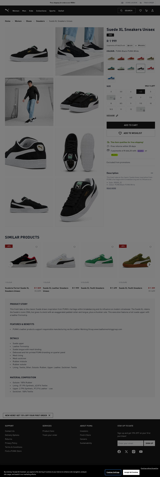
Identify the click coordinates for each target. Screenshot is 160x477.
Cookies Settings (113, 472)
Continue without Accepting (149, 468)
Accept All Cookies (131, 472)
